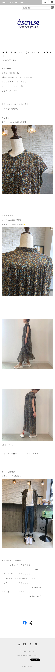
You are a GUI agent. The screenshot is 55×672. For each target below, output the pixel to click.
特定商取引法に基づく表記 (27, 655)
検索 (52, 7)
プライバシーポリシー (27, 651)
